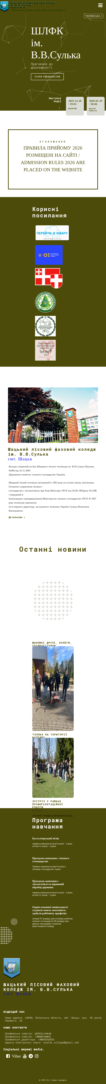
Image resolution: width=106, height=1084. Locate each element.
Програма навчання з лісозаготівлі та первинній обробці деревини (48, 884)
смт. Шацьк (20, 459)
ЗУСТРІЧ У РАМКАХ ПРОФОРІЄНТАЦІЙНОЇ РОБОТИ (47, 804)
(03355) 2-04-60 (43, 1033)
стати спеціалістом (47, 76)
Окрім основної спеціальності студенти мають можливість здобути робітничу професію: (50, 910)
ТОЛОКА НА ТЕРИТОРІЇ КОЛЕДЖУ (49, 736)
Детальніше (15, 517)
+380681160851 (43, 1036)
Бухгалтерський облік (45, 838)
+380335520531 (46, 1039)
